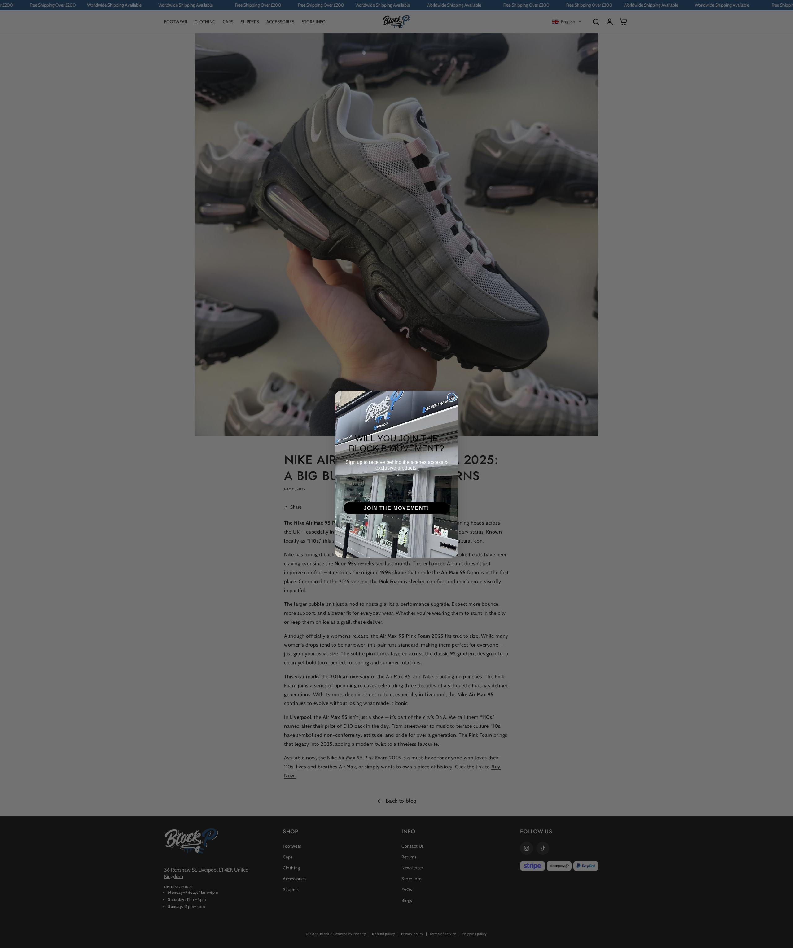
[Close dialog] (451, 397)
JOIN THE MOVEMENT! (396, 508)
